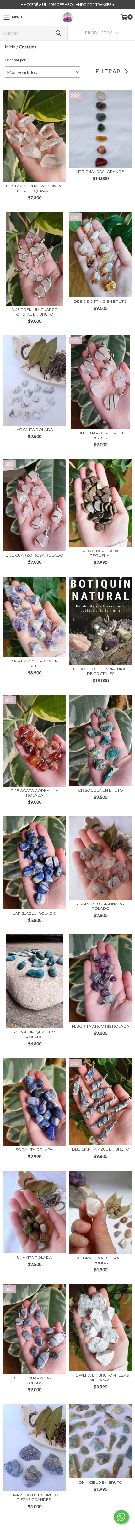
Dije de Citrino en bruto (100, 301)
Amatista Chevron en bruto (34, 663)
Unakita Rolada (34, 1257)
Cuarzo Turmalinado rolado (100, 906)
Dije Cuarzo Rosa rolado (34, 555)
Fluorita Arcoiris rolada (100, 1026)
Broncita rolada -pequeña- (100, 553)
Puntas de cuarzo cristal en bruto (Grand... (34, 188)
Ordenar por (15, 60)
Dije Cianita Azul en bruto (100, 1149)
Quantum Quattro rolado (34, 1034)
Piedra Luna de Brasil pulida (101, 1260)
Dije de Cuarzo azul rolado (34, 1380)
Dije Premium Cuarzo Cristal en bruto (34, 312)
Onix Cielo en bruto (100, 1482)
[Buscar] (58, 33)
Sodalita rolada (35, 1149)
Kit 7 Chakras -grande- (101, 171)
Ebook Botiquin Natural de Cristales (100, 671)
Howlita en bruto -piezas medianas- (101, 1377)
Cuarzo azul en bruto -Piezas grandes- (34, 1497)
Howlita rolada (34, 429)
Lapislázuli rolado (34, 913)
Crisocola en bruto (100, 790)
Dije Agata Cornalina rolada (34, 793)
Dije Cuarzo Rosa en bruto (100, 435)
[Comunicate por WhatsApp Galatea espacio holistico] (121, 1517)
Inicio (10, 46)
